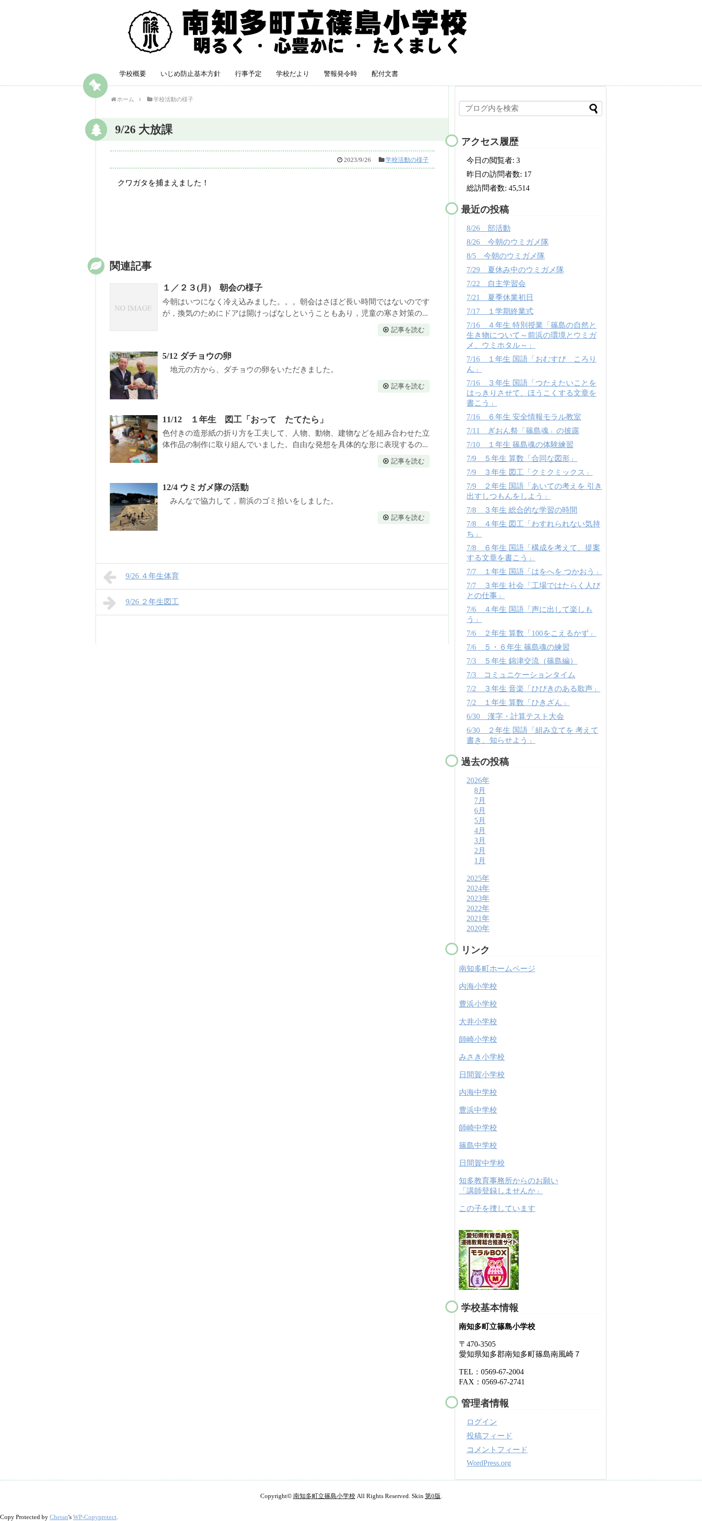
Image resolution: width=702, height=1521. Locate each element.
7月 (480, 800)
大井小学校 (478, 1022)
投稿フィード (489, 1436)
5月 (480, 820)
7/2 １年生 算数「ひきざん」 (518, 702)
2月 (480, 850)
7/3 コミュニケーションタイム (521, 675)
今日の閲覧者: (491, 160)
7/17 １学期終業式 (500, 311)
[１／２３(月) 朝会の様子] (134, 307)
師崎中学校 (478, 1128)
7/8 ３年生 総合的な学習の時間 (522, 510)
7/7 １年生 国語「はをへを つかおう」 (534, 572)
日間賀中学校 (482, 1163)
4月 (480, 830)
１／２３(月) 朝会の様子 (212, 287)
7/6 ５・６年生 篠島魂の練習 (518, 647)
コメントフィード (497, 1450)
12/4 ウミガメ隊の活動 (205, 487)
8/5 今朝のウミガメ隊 (506, 256)
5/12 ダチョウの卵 (197, 356)
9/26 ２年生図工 (152, 602)
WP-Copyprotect (95, 1517)
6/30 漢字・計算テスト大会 (515, 716)
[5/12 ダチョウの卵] (134, 375)
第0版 (433, 1496)
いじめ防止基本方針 (190, 73)
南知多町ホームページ (497, 968)
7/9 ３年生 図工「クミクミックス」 (530, 472)
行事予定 (248, 73)
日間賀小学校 (482, 1075)
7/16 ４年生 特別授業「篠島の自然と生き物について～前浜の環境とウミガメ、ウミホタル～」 (531, 335)
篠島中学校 (478, 1145)
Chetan (59, 1517)
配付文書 (385, 73)
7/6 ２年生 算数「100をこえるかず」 (531, 633)
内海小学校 (478, 986)
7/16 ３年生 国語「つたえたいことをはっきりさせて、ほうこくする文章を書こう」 (531, 393)
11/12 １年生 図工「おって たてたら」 (245, 419)
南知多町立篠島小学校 (324, 1496)
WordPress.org (489, 1463)
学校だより (292, 73)
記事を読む (408, 329)
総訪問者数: (488, 188)
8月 (480, 790)
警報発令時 (340, 73)
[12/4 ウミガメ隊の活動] (134, 507)
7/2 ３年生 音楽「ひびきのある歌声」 (533, 689)
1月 (480, 861)
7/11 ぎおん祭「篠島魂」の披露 (523, 431)
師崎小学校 (478, 1039)
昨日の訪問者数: (495, 174)
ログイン (482, 1422)
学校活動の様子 (407, 159)
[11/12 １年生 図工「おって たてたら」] (134, 439)
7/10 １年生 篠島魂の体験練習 (520, 444)
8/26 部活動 (489, 228)
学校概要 (132, 73)
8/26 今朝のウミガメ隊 (508, 242)
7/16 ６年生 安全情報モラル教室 (524, 417)
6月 (480, 810)
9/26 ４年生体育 (152, 576)
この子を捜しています (497, 1208)
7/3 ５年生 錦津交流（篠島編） (522, 661)
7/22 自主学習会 (496, 283)
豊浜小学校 (478, 1004)
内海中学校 (478, 1092)
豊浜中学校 (478, 1110)
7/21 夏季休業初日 (500, 297)
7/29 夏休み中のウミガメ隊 (515, 270)
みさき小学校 (482, 1057)
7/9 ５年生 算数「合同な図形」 (522, 458)
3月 (480, 840)
